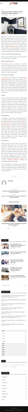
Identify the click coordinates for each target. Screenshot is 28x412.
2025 (3, 344)
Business (14, 385)
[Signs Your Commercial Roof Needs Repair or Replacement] (5, 254)
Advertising (14, 376)
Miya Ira (6, 14)
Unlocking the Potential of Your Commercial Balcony (12, 320)
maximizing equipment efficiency (15, 159)
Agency (14, 379)
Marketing (14, 396)
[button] (2, 217)
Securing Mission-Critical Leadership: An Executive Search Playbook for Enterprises (17, 245)
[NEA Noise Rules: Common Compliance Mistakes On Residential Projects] (5, 269)
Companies (14, 388)
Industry (14, 391)
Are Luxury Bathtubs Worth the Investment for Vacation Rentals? (18, 276)
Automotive (14, 382)
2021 (3, 351)
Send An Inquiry (14, 408)
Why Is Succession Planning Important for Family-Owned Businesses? (16, 261)
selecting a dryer (8, 63)
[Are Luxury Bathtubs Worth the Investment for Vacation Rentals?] (5, 277)
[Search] (26, 3)
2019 (3, 355)
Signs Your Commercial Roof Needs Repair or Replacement (18, 252)
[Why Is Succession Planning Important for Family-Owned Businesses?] (5, 261)
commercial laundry (13, 46)
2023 (3, 347)
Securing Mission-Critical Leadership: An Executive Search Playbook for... (14, 224)
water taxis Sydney (12, 366)
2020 (3, 353)
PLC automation (4, 366)
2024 (3, 345)
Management (14, 393)
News (14, 399)
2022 (3, 349)
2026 (3, 330)
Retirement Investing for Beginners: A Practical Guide (12, 324)
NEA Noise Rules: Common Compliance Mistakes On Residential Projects (16, 269)
